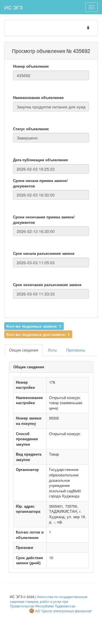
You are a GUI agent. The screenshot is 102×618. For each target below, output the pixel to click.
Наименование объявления (38, 97)
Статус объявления (31, 128)
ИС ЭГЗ (13, 7)
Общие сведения (23, 350)
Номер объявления (31, 66)
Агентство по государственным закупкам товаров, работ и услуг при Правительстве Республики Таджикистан (48, 601)
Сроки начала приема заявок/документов (40, 183)
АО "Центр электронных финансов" (63, 611)
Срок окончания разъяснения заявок (47, 284)
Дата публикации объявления (40, 159)
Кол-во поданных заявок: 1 (34, 326)
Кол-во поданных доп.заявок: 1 (38, 334)
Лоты (52, 350)
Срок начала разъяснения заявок (44, 253)
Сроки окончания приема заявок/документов (44, 219)
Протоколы (75, 350)
